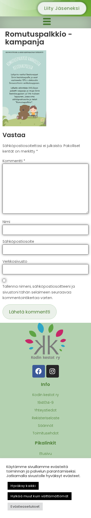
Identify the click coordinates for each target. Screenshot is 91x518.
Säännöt (45, 425)
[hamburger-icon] (46, 22)
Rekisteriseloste (45, 418)
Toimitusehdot (46, 433)
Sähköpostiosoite (18, 241)
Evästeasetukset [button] (25, 506)
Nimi (6, 221)
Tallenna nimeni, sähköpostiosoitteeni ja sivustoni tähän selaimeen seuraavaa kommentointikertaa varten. (39, 292)
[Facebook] (38, 371)
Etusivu (45, 453)
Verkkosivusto (15, 261)
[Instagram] (52, 371)
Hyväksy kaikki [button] (23, 485)
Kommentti (14, 160)
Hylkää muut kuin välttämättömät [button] (40, 496)
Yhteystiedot (45, 410)
